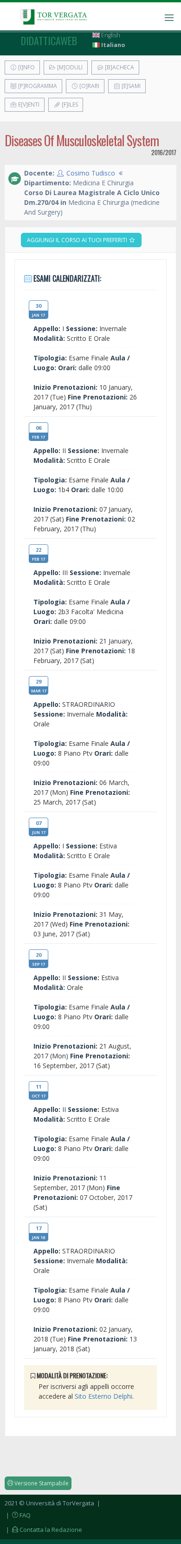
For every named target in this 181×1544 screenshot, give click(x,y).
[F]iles (69, 104)
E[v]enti (28, 104)
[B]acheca (118, 67)
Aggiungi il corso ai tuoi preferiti (78, 240)
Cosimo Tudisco (90, 173)
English (110, 35)
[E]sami (130, 86)
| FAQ (18, 1515)
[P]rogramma (37, 86)
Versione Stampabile (41, 1483)
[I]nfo (26, 67)
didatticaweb (49, 40)
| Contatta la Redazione (43, 1529)
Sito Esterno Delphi (103, 1396)
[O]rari (88, 86)
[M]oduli (69, 67)
